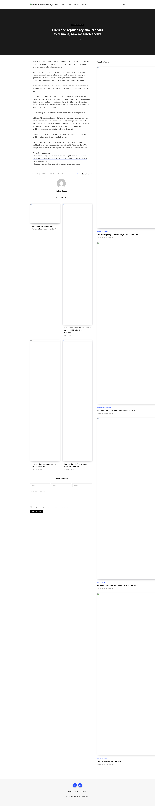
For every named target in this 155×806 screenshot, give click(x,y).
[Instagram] (80, 785)
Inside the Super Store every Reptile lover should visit (116, 586)
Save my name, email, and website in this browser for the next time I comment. (52, 507)
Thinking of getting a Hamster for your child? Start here (117, 235)
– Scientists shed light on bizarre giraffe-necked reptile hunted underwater (59, 156)
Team (76, 791)
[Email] (22, 83)
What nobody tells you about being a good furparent (116, 410)
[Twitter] (22, 70)
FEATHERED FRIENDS (77, 24)
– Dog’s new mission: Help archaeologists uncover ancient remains (56, 164)
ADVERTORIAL (101, 582)
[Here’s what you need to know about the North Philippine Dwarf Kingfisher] (77, 264)
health (44, 173)
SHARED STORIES (102, 758)
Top (78, 801)
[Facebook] (22, 66)
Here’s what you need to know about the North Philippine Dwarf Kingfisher (77, 330)
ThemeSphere (75, 796)
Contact (84, 791)
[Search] (124, 4)
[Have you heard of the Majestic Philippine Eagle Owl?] (77, 400)
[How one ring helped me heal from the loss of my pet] (45, 400)
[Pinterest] (22, 74)
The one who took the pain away (109, 761)
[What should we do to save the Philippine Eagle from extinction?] (45, 213)
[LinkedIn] (22, 79)
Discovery (35, 173)
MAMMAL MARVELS (102, 231)
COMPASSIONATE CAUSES (104, 407)
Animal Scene (68, 39)
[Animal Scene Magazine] (44, 4)
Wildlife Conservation (56, 173)
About (70, 791)
